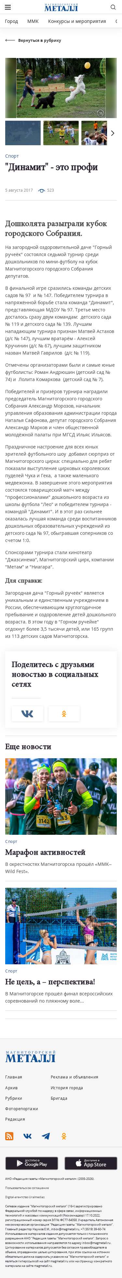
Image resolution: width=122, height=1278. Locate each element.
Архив (11, 1088)
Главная (13, 1077)
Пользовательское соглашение (27, 1188)
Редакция (15, 1119)
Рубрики (13, 1098)
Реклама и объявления (75, 1077)
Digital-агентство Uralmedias (25, 1197)
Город (11, 21)
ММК (33, 21)
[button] (112, 133)
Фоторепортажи (21, 1109)
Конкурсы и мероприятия (77, 21)
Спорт (12, 156)
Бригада (59, 1098)
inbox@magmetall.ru (65, 1229)
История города (67, 1088)
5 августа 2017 (19, 190)
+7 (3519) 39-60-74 (93, 1229)
